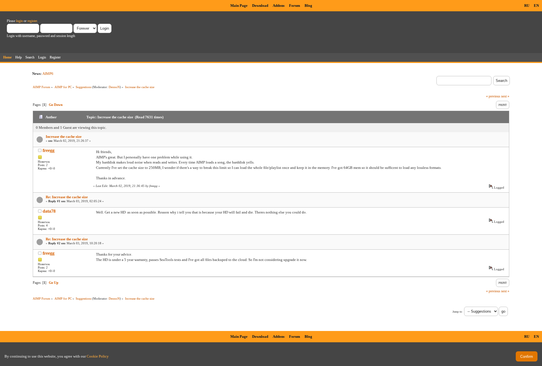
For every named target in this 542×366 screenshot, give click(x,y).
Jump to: (458, 311)
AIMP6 (47, 73)
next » (505, 96)
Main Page (239, 5)
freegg (48, 150)
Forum (294, 5)
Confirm (526, 356)
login (19, 21)
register (32, 21)
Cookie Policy (98, 356)
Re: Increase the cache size (67, 197)
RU (526, 5)
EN (536, 5)
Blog (308, 5)
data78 (49, 211)
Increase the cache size (64, 136)
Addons (279, 5)
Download (260, 5)
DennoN (114, 87)
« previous (493, 96)
